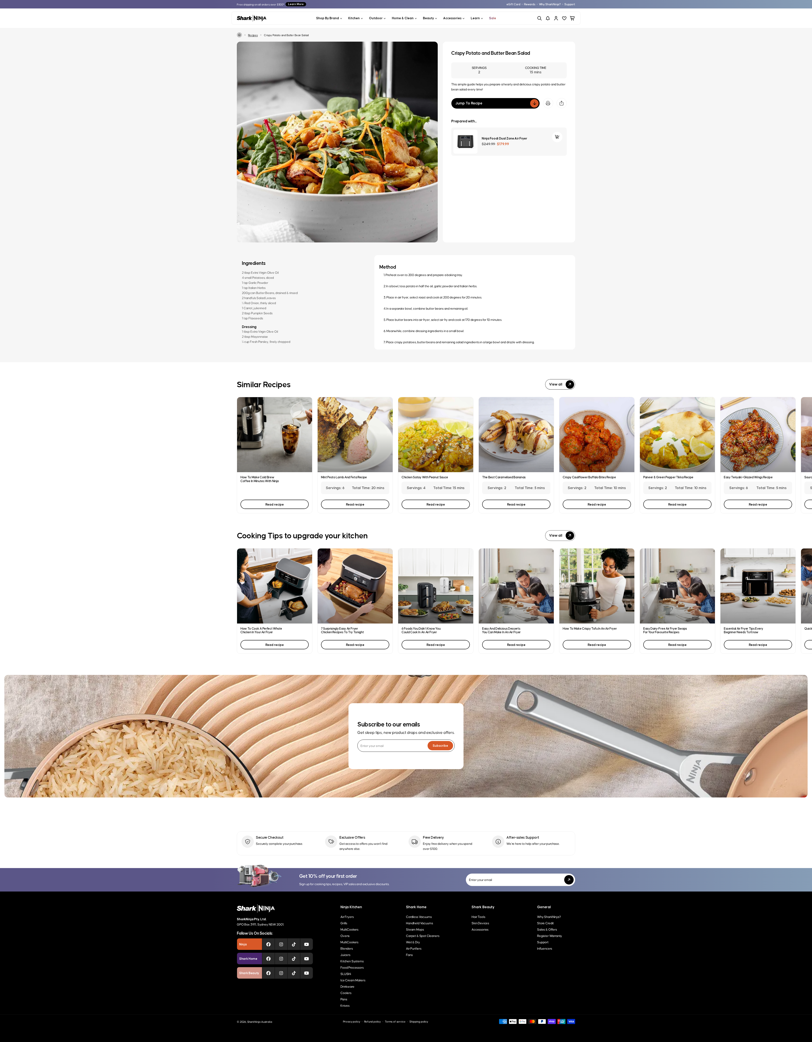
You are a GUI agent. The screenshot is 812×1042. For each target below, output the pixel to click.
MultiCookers (349, 929)
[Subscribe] (569, 880)
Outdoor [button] (376, 18)
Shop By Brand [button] (327, 18)
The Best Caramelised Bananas (504, 477)
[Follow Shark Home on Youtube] (306, 958)
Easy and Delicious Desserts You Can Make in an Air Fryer (501, 630)
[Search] (539, 18)
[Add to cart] (557, 137)
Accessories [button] (452, 18)
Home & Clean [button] (403, 18)
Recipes (253, 35)
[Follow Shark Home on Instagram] (281, 958)
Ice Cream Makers (352, 980)
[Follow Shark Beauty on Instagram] (281, 973)
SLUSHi (345, 974)
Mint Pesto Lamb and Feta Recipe (344, 477)
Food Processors (352, 967)
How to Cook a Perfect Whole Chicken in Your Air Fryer (261, 630)
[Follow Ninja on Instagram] (281, 944)
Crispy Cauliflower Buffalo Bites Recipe (589, 477)
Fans (409, 955)
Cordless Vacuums (419, 917)
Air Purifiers (413, 948)
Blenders (346, 948)
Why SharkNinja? (550, 4)
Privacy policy (351, 1021)
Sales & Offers (547, 929)
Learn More (296, 4)
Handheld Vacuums (419, 923)
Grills (343, 923)
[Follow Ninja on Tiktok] (293, 944)
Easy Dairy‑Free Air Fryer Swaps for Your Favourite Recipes (665, 630)
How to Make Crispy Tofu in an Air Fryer (590, 628)
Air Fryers (347, 917)
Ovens (345, 936)
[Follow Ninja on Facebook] (268, 944)
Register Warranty (549, 936)
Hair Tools (478, 917)
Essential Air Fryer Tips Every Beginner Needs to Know (743, 630)
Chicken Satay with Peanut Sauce (425, 477)
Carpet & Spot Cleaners (422, 936)
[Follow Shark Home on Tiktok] (293, 958)
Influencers (544, 948)
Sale (492, 18)
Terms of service (395, 1021)
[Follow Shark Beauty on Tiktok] (293, 973)
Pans (343, 999)
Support (569, 4)
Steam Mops (415, 929)
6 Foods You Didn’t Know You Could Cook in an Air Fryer (421, 630)
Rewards (529, 4)
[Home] (239, 35)
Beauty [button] (428, 18)
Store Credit (545, 923)
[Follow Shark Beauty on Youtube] (306, 973)
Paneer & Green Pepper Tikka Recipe (668, 477)
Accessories (480, 929)
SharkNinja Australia (259, 1021)
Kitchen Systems (352, 961)
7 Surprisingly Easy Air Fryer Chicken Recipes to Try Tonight (342, 630)
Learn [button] (475, 18)
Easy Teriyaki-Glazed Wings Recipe (748, 477)
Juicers (345, 955)
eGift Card (513, 4)
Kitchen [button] (354, 18)
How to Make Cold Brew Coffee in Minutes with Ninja (259, 479)
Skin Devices (480, 923)
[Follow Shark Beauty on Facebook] (268, 973)
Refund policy (372, 1021)
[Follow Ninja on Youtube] (306, 944)
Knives (345, 1005)
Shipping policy (418, 1021)
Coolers (345, 993)
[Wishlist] (564, 18)
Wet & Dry (413, 942)
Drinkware (347, 986)
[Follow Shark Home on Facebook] (268, 958)
